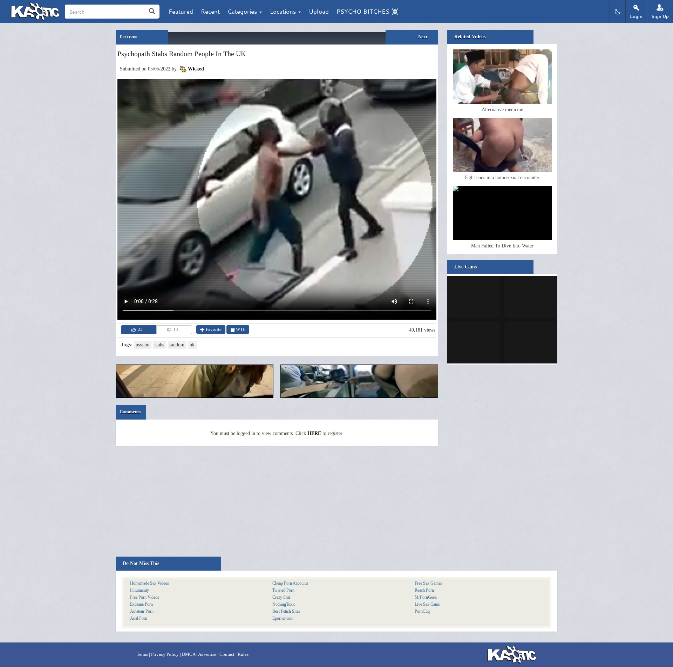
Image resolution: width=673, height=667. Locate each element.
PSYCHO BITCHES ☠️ (367, 11)
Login (636, 16)
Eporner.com (282, 618)
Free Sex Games (428, 583)
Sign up (660, 16)
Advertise (207, 654)
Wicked (196, 69)
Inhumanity (139, 590)
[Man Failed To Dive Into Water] (502, 213)
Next (422, 36)
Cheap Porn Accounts (290, 583)
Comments (130, 411)
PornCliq (422, 611)
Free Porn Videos (144, 597)
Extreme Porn (141, 604)
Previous (128, 36)
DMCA (188, 654)
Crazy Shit (281, 597)
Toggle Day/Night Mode (617, 11)
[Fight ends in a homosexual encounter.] (502, 145)
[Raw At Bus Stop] (194, 381)
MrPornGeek (426, 597)
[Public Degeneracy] (359, 381)
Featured (181, 11)
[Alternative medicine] (502, 76)
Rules (243, 654)
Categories (243, 11)
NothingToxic (283, 604)
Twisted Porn (283, 590)
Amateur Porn (142, 611)
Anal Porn (138, 618)
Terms (142, 654)
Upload (319, 11)
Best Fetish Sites (286, 611)
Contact (226, 654)
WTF (240, 329)
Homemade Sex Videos (149, 583)
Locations (284, 11)
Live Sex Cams (427, 604)
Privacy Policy (165, 654)
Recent (210, 11)
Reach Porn (424, 590)
